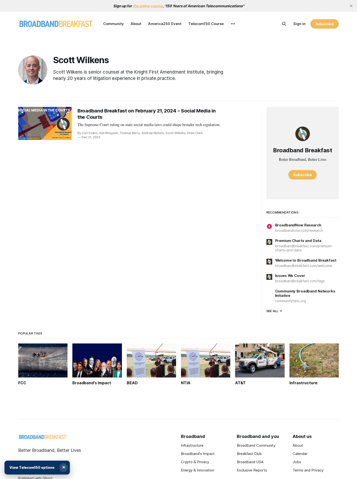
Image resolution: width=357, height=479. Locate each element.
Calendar (300, 453)
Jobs (297, 462)
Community (113, 23)
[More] (233, 24)
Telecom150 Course (206, 23)
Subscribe (324, 24)
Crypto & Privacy (195, 462)
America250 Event (164, 23)
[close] (351, 6)
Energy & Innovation (197, 470)
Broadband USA (250, 462)
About (136, 23)
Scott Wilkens (81, 60)
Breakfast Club (249, 453)
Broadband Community (256, 445)
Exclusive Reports (252, 470)
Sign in (299, 23)
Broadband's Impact (198, 453)
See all (272, 311)
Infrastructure (192, 445)
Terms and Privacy (308, 470)
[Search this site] (284, 24)
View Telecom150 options (32, 467)
